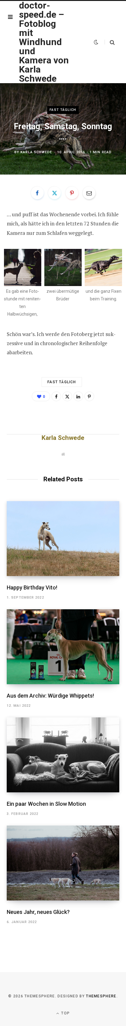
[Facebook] (37, 192)
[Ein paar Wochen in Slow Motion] (63, 754)
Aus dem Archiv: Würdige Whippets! (50, 695)
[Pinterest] (71, 192)
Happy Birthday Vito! (32, 587)
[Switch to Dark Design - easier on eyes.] (96, 42)
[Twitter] (54, 192)
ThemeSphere (101, 996)
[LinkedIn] (78, 396)
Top (65, 1013)
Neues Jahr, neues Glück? (38, 912)
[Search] (110, 42)
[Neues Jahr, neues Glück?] (63, 863)
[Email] (89, 192)
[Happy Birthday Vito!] (63, 538)
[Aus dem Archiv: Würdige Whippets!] (63, 646)
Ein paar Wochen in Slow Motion (46, 804)
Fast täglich (63, 110)
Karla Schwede (36, 152)
